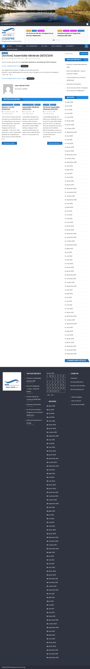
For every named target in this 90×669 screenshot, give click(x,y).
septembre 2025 (72, 132)
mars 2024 (70, 177)
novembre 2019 (71, 350)
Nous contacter (76, 401)
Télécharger (25, 66)
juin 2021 (69, 297)
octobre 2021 (70, 282)
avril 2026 (69, 113)
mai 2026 (69, 110)
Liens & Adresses (57, 46)
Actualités (66, 31)
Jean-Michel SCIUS (19, 58)
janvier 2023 (70, 230)
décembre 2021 (71, 275)
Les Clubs (44, 46)
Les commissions (31, 46)
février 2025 (70, 147)
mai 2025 (69, 140)
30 (56, 391)
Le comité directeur (7, 104)
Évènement (41, 31)
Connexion (74, 378)
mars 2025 (70, 143)
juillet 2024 (70, 170)
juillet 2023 (70, 207)
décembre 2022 (71, 233)
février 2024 (70, 181)
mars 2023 (70, 222)
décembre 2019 (71, 346)
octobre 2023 (71, 196)
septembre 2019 (71, 354)
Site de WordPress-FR (77, 389)
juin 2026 (69, 106)
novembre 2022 (71, 237)
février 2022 (70, 267)
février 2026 (70, 121)
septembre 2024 (72, 162)
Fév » (52, 395)
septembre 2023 (72, 200)
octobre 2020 (71, 320)
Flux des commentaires (78, 386)
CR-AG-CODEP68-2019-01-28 (11, 66)
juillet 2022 (70, 248)
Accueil (34, 31)
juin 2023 (69, 211)
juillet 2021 (70, 294)
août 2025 (70, 136)
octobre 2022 (71, 241)
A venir (28, 31)
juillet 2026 (70, 102)
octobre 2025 (71, 128)
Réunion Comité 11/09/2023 (8, 108)
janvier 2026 (70, 125)
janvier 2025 (70, 151)
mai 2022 (69, 256)
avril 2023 (69, 218)
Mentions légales (76, 397)
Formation (73, 31)
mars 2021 (70, 309)
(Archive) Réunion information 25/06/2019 (55, 143)
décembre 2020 (71, 316)
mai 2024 (69, 173)
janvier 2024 (70, 185)
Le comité (19, 46)
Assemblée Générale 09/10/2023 (30, 108)
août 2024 (70, 166)
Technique (81, 31)
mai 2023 (69, 215)
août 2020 (70, 327)
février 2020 (70, 339)
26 (64, 388)
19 (63, 385)
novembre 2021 (71, 279)
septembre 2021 (71, 286)
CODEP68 (8, 39)
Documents (70, 46)
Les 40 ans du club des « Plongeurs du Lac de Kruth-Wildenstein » (77, 89)
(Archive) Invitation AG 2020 (10, 143)
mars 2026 (70, 117)
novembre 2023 (71, 192)
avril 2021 (69, 305)
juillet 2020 (70, 331)
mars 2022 (70, 264)
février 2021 (70, 312)
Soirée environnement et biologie (34, 421)
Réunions (4, 53)
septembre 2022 (72, 245)
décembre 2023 (71, 188)
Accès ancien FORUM (77, 404)
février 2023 (70, 226)
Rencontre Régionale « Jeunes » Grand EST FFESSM (76, 72)
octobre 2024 (71, 158)
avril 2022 (69, 260)
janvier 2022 (70, 271)
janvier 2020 (70, 342)
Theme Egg (22, 667)
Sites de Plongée (12, 49)
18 (61, 385)
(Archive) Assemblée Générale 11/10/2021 (51, 108)
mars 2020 (70, 335)
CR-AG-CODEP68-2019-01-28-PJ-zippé (14, 78)
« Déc (48, 395)
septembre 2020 (72, 324)
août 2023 (70, 203)
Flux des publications (77, 382)
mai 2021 (69, 301)
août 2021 (69, 290)
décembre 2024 (72, 155)
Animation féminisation (74, 84)
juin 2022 (69, 252)
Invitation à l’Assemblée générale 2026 (77, 66)
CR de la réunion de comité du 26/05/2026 (76, 79)
